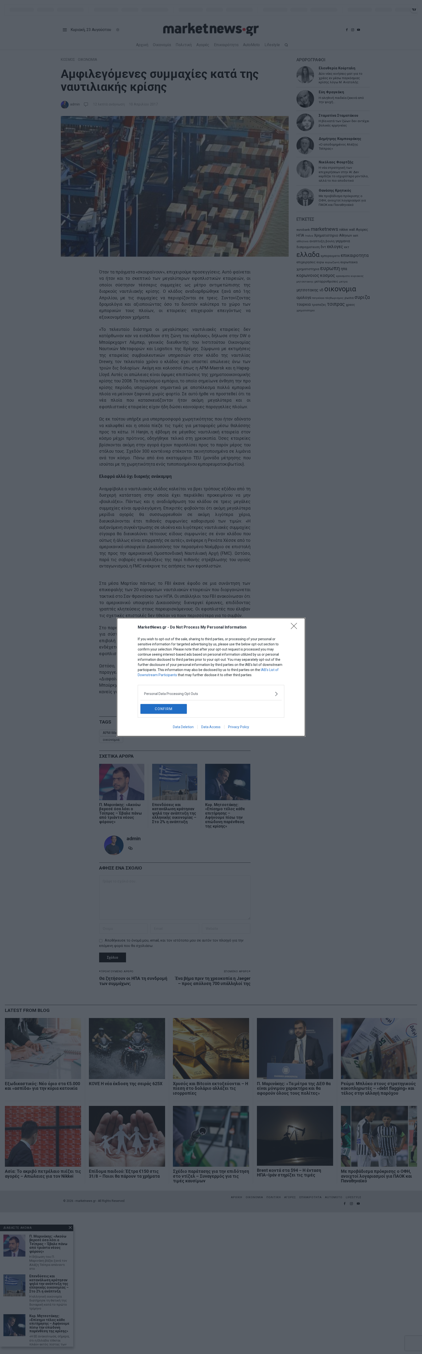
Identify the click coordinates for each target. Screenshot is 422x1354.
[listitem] (211, 693)
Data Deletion (183, 727)
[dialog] (211, 677)
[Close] (295, 627)
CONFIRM (164, 709)
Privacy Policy (238, 727)
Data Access (211, 727)
